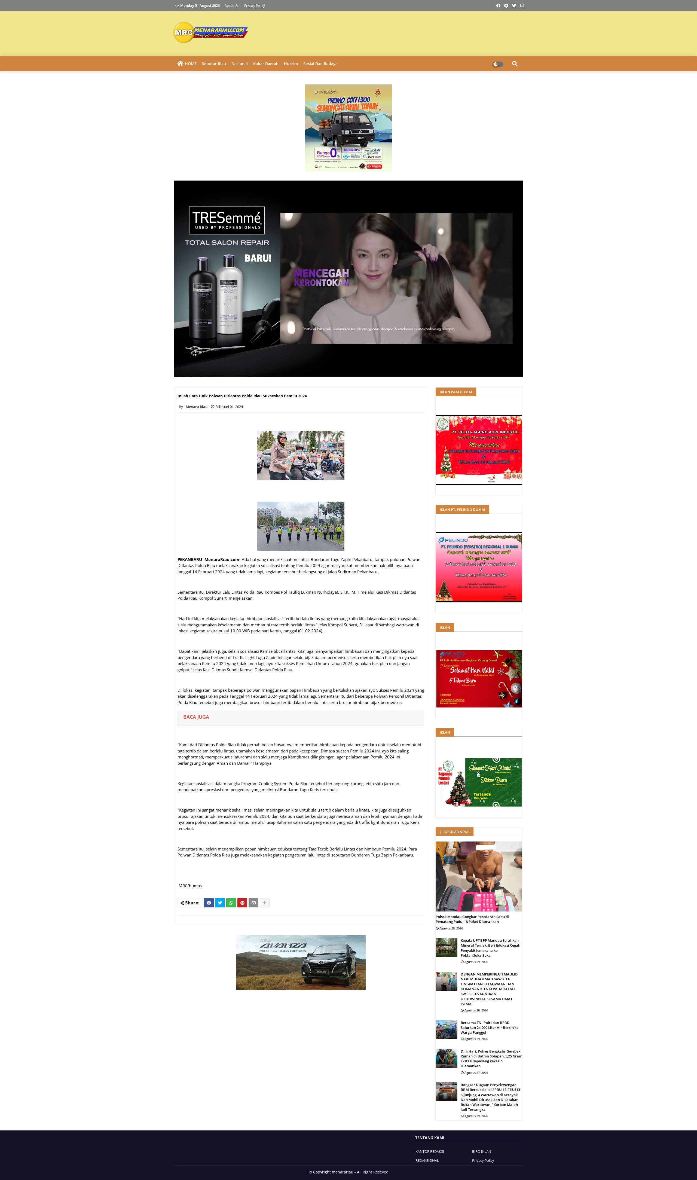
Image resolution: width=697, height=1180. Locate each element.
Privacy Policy (254, 5)
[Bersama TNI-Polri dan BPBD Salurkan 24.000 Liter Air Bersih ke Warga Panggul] (446, 1029)
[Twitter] (220, 902)
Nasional (239, 63)
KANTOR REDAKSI (429, 1151)
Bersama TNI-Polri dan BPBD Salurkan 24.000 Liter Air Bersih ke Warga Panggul (489, 1027)
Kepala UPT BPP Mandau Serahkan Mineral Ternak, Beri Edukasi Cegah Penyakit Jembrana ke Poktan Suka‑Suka (490, 948)
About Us (232, 5)
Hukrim (291, 63)
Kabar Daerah (266, 63)
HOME (191, 63)
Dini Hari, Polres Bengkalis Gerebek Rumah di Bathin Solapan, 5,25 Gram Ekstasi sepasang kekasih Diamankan (491, 1059)
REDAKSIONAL (427, 1160)
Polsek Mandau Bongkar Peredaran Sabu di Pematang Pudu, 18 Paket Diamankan (472, 919)
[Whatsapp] (231, 902)
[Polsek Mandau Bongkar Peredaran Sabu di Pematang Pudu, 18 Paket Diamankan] (479, 876)
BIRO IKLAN (481, 1151)
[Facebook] (209, 902)
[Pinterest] (242, 902)
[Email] (253, 902)
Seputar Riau (214, 63)
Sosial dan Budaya (320, 63)
